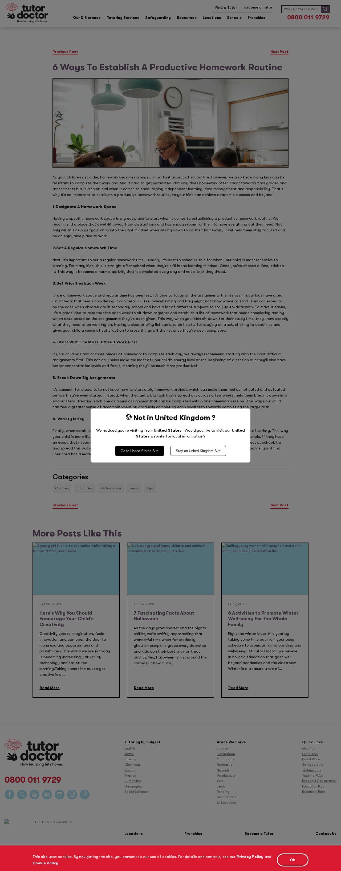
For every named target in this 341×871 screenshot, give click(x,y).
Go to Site (140, 451)
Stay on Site (198, 451)
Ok (292, 860)
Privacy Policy (250, 857)
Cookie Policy (45, 863)
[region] (170, 858)
